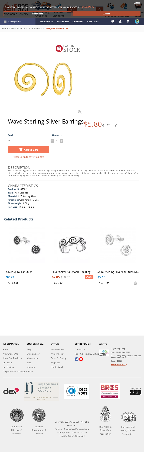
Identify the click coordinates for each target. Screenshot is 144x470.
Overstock (78, 21)
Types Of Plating (58, 358)
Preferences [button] (37, 14)
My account (32, 358)
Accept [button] (106, 14)
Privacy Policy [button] (87, 7)
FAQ (29, 349)
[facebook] (76, 359)
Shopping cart (33, 353)
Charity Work (57, 366)
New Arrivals (46, 21)
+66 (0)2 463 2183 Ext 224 (87, 353)
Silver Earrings (18, 28)
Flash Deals (93, 21)
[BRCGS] (110, 391)
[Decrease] (52, 141)
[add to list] (110, 126)
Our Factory (8, 366)
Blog (29, 362)
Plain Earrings (35, 28)
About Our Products (12, 358)
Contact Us (80, 349)
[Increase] (61, 141)
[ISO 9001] (76, 391)
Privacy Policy (57, 353)
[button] (17, 21)
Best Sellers (63, 21)
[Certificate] (41, 391)
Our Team (7, 362)
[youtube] (81, 359)
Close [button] (137, 2)
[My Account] (120, 21)
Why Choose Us (10, 353)
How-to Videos (58, 349)
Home (5, 28)
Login (23, 156)
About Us (7, 349)
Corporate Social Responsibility (18, 371)
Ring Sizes (55, 362)
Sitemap (31, 366)
